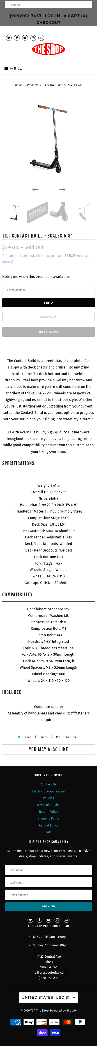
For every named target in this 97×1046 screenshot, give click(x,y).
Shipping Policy (49, 818)
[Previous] (35, 189)
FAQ (48, 832)
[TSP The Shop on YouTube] (25, 38)
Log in (52, 16)
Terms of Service (48, 805)
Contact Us (48, 784)
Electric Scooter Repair (48, 791)
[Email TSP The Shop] (41, 38)
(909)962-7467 (26, 16)
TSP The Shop (39, 1010)
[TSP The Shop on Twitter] (9, 38)
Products (33, 85)
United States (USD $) (46, 997)
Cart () (77, 16)
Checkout (49, 22)
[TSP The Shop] (48, 50)
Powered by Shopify (63, 1010)
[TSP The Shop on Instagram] (33, 38)
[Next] (62, 189)
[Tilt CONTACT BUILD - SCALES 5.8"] (48, 139)
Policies (48, 798)
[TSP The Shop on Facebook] (17, 38)
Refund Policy (48, 825)
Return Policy (48, 812)
